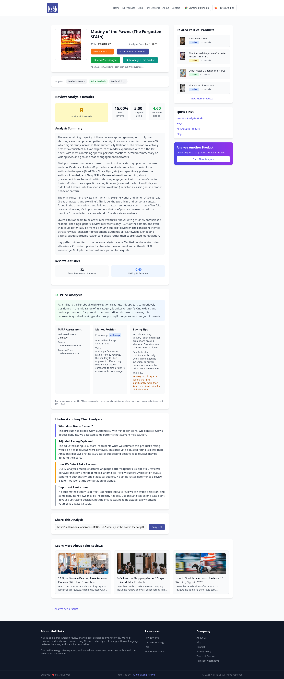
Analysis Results (76, 81)
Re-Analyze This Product (142, 60)
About (166, 7)
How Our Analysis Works (190, 118)
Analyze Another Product (133, 51)
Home (116, 7)
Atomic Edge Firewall (144, 674)
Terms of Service (206, 656)
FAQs (179, 123)
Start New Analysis (203, 159)
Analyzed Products (155, 651)
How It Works (152, 7)
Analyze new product (66, 608)
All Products (128, 7)
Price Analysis (98, 81)
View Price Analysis (107, 60)
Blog (140, 7)
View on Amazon (102, 51)
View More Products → (203, 98)
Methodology (118, 81)
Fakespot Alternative (208, 660)
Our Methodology (154, 642)
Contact (176, 7)
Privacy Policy (204, 651)
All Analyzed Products (189, 128)
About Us (202, 637)
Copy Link (157, 527)
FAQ (147, 646)
